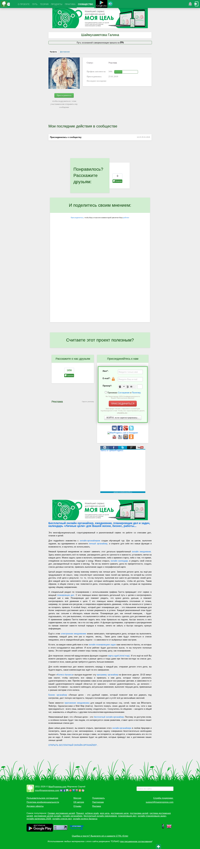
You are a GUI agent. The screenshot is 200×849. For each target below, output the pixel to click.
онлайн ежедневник (141, 551)
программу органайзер (107, 674)
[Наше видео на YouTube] (115, 438)
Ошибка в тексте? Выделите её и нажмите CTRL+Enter (100, 836)
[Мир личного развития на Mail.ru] (126, 438)
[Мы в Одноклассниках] (131, 438)
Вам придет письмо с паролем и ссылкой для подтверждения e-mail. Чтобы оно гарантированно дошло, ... (123, 411)
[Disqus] (100, 282)
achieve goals (92, 813)
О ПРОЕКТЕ (24, 4)
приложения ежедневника (77, 703)
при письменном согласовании (136, 841)
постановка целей (139, 813)
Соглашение (124, 392)
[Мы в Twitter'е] (131, 430)
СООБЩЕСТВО (85, 4)
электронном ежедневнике (73, 633)
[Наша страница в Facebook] (120, 430)
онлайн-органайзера (121, 728)
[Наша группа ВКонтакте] (115, 430)
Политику (136, 392)
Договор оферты (35, 806)
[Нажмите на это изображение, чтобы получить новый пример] (127, 386)
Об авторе (78, 802)
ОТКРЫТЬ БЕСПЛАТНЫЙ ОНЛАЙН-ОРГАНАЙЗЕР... (73, 745)
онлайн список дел (62, 818)
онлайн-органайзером (90, 540)
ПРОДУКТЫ (56, 4)
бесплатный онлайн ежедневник (100, 816)
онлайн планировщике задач (102, 644)
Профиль (53, 52)
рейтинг (126, 217)
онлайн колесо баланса (85, 818)
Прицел (80, 813)
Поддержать (98, 798)
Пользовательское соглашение (42, 798)
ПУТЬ (35, 4)
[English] (169, 828)
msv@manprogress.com (47, 790)
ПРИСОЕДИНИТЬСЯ (122, 403)
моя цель (105, 813)
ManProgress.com (57, 786)
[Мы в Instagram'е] (123, 433)
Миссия (77, 798)
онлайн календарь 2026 (39, 818)
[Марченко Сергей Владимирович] (83, 790)
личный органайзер (98, 543)
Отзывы (77, 806)
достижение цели (120, 813)
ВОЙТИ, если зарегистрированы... (123, 418)
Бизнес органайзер (57, 695)
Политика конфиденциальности (43, 802)
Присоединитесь (64, 95)
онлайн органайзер (72, 816)
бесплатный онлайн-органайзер (109, 717)
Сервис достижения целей (61, 813)
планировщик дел (65, 595)
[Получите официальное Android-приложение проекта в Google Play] (101, 4)
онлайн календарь (119, 561)
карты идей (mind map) (119, 656)
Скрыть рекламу (88, 401)
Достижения (65, 52)
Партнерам (98, 802)
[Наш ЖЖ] (120, 438)
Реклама (96, 806)
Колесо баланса (65, 674)
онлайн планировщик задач (152, 816)
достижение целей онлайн (47, 816)
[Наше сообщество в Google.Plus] (126, 430)
